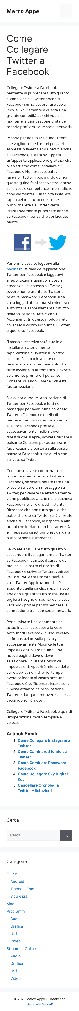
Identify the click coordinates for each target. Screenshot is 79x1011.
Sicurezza (18, 896)
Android (17, 881)
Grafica (16, 926)
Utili (13, 933)
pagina (13, 268)
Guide (12, 874)
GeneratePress (38, 1004)
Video (15, 941)
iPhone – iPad (22, 889)
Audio (15, 919)
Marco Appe (23, 11)
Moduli (12, 904)
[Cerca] (66, 835)
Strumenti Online (21, 948)
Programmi (16, 911)
